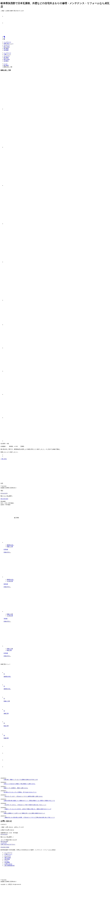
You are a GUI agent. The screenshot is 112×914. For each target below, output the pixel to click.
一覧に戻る (4, 459)
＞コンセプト (7, 856)
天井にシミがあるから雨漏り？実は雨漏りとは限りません (19, 783)
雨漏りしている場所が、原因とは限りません (16, 788)
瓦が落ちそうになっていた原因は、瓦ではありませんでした (20, 792)
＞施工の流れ (7, 857)
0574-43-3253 (4, 493)
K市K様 (6, 549)
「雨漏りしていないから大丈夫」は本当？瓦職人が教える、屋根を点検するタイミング (27, 809)
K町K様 (6, 584)
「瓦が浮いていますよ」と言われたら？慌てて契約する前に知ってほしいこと (25, 804)
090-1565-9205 (4, 498)
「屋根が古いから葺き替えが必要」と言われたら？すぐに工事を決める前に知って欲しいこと (29, 817)
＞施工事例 (7, 859)
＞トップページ (8, 852)
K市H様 (6, 653)
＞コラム (6, 860)
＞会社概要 (7, 862)
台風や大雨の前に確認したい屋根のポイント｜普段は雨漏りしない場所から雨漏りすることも (29, 800)
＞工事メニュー (8, 854)
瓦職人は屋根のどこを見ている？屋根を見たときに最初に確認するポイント (24, 813)
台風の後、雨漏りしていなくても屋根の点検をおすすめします (21, 779)
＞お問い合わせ (8, 864)
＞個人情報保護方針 (9, 865)
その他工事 (10, 581)
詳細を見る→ (7, 552)
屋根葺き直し (10, 545)
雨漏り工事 (10, 546)
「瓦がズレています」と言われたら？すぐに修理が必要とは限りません (23, 796)
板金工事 (9, 650)
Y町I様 (5, 618)
